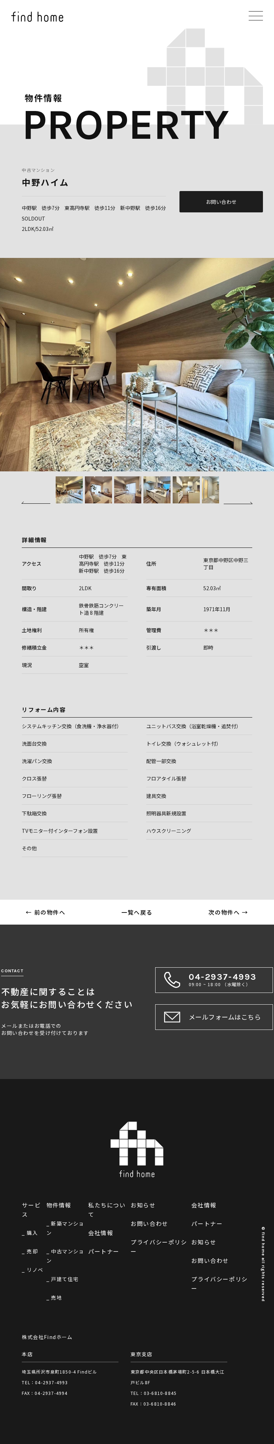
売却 (32, 1251)
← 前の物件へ (45, 912)
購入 (32, 1232)
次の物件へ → (228, 912)
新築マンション (65, 1228)
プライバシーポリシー (159, 1246)
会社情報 (100, 1232)
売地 (56, 1297)
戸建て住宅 (64, 1278)
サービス (31, 1209)
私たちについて (107, 1209)
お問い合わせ (221, 201)
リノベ (35, 1269)
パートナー (104, 1251)
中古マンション (38, 170)
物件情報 (58, 1205)
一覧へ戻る (137, 912)
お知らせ (143, 1205)
